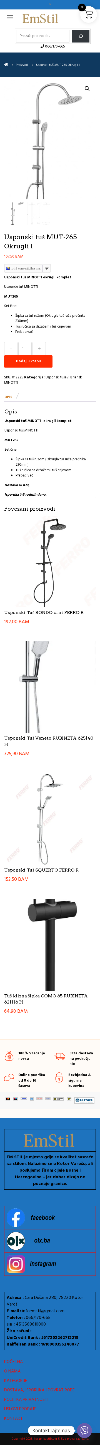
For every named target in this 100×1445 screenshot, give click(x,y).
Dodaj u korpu (28, 361)
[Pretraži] (81, 36)
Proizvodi (22, 65)
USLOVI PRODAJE (20, 1409)
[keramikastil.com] (6, 65)
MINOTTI (11, 383)
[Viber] (84, 1430)
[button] (87, 89)
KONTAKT (13, 1418)
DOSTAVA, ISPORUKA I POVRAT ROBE (39, 1390)
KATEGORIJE (15, 1380)
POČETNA (13, 1362)
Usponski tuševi (57, 377)
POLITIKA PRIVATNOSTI (26, 1399)
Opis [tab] (8, 397)
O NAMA (12, 1371)
